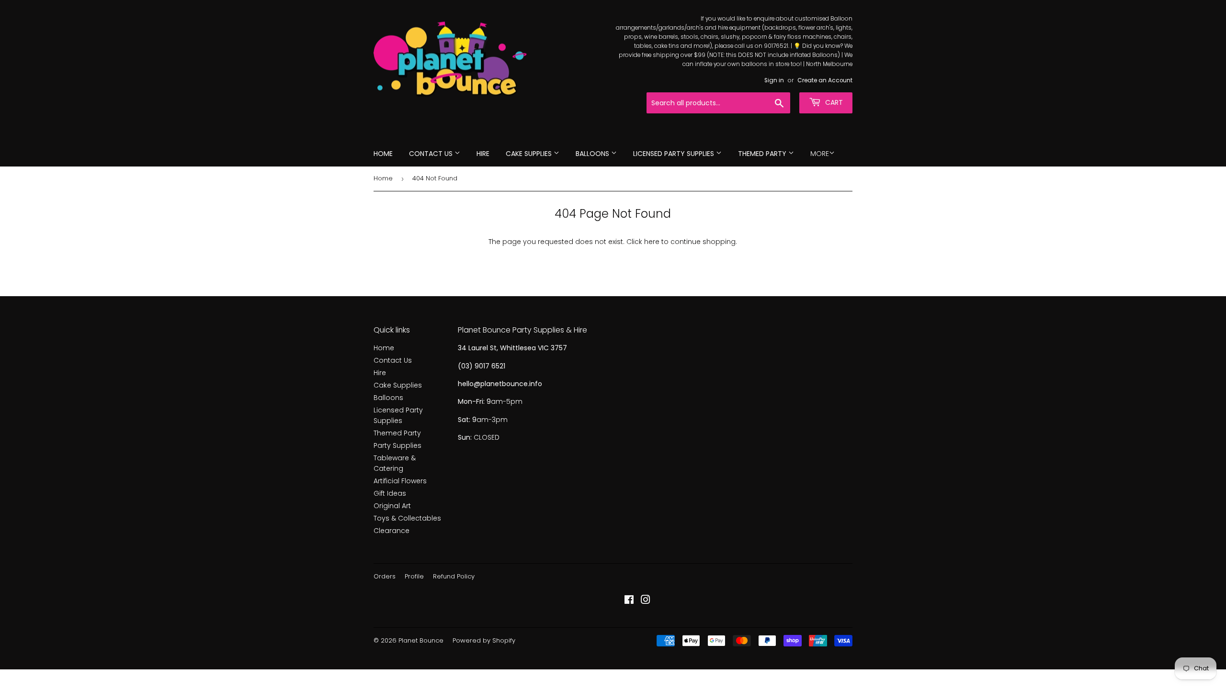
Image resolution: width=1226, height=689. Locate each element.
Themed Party (763, 153)
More (819, 153)
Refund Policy (454, 576)
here (651, 241)
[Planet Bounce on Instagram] (645, 601)
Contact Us (431, 153)
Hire (483, 153)
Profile (414, 576)
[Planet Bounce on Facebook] (629, 601)
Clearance (391, 530)
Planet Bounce (420, 640)
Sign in (774, 80)
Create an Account (824, 80)
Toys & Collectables (407, 518)
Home (383, 153)
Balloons (593, 153)
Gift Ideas (390, 493)
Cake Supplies (530, 153)
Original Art (392, 506)
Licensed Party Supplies (674, 153)
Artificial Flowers (400, 481)
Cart (833, 102)
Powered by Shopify (484, 640)
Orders (385, 576)
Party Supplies (397, 445)
